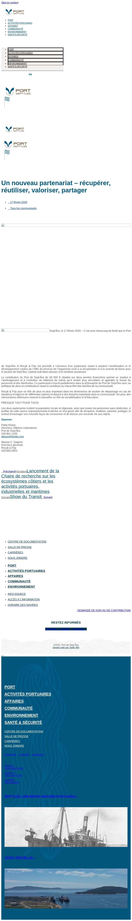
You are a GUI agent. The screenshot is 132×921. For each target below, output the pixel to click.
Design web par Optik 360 (66, 647)
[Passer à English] (30, 74)
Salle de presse (16, 736)
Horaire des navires (12, 781)
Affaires (13, 26)
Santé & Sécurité (17, 34)
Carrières (12, 741)
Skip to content (9, 2)
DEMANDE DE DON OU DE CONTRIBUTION (104, 610)
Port (10, 20)
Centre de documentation (24, 731)
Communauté (15, 29)
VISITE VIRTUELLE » (20, 857)
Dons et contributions (14, 767)
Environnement (17, 31)
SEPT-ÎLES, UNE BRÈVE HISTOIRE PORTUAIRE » (41, 796)
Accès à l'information (13, 774)
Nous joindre (14, 746)
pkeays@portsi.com (12, 436)
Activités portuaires (20, 23)
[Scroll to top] (2, 655)
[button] (32, 40)
